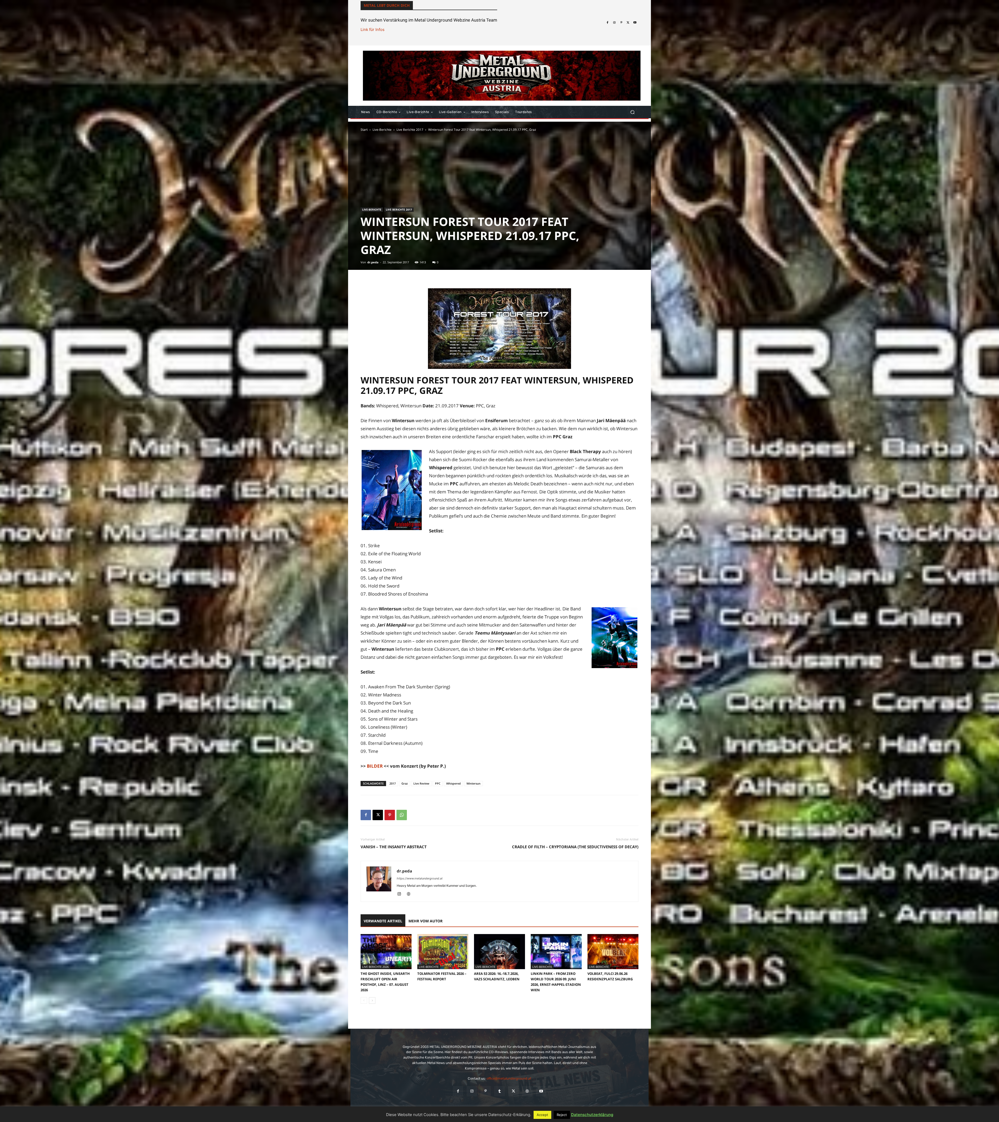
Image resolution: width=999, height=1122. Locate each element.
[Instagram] (614, 22)
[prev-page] (364, 1000)
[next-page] (372, 1000)
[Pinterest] (621, 22)
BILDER (375, 766)
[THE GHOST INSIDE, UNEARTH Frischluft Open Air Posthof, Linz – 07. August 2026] (386, 951)
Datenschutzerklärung (592, 1114)
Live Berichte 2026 (375, 967)
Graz (404, 783)
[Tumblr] (499, 1091)
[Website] (410, 894)
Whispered (453, 783)
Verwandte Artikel (383, 920)
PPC (437, 783)
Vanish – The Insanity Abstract (394, 846)
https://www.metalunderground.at (420, 878)
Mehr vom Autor (425, 920)
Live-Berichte (382, 129)
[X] (628, 22)
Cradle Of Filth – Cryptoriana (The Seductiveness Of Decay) (575, 846)
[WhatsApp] (401, 815)
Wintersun (473, 783)
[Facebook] (607, 22)
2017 (392, 783)
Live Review (421, 783)
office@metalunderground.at (508, 1078)
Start (364, 129)
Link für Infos (373, 29)
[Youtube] (635, 22)
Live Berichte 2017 (409, 129)
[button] (632, 112)
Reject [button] (562, 1115)
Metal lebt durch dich (387, 5)
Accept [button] (542, 1115)
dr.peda (373, 262)
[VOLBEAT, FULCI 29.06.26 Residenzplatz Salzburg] (612, 951)
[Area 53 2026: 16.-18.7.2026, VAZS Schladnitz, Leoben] (499, 951)
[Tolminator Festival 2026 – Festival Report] (442, 951)
